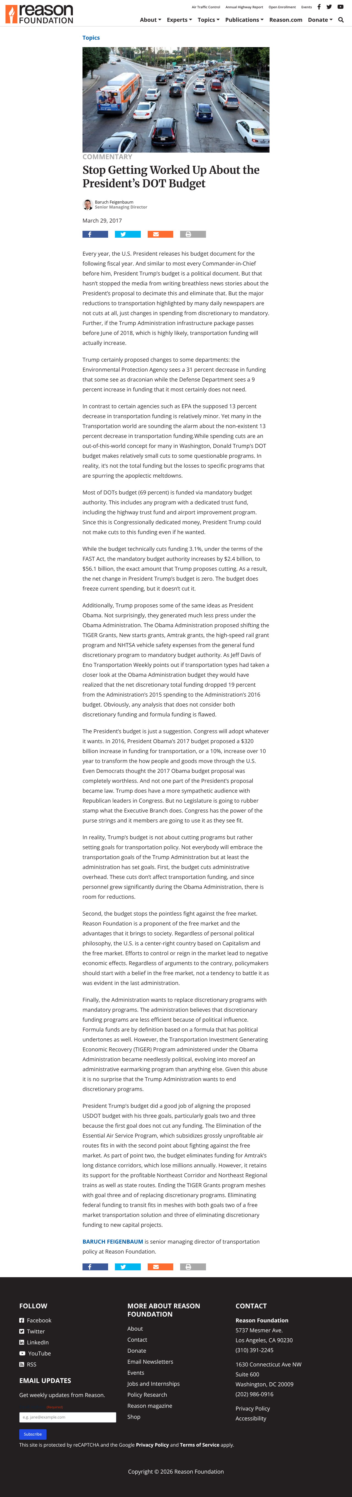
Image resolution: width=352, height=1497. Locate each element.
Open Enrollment (282, 7)
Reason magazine (149, 1405)
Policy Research (147, 1394)
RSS (31, 1364)
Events (306, 7)
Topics (206, 19)
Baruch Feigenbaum (112, 1241)
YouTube (39, 1353)
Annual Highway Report (244, 7)
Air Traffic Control (206, 7)
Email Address (41, 1407)
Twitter (36, 1331)
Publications (242, 19)
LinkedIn (38, 1342)
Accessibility (251, 1418)
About (148, 19)
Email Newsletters (150, 1361)
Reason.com (285, 19)
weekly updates (49, 1395)
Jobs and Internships (153, 1383)
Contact (137, 1339)
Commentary (107, 156)
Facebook (39, 1320)
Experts (177, 19)
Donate (318, 19)
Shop (134, 1416)
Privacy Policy (253, 1408)
